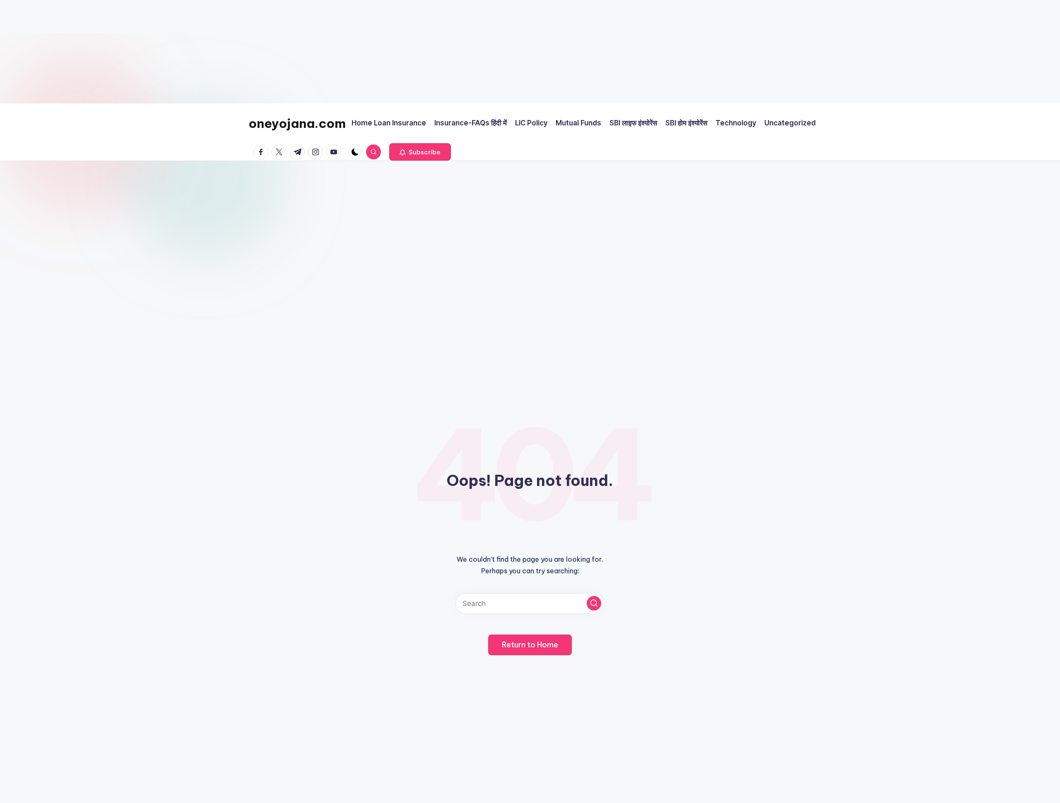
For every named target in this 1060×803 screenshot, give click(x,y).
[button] (420, 152)
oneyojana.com (297, 123)
